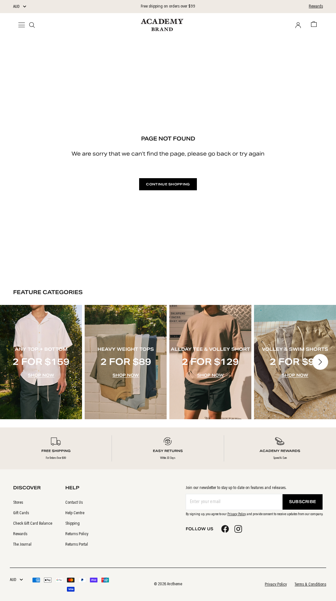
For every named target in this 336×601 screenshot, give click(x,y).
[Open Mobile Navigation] (23, 25)
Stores (18, 502)
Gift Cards (21, 513)
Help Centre (74, 513)
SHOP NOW (41, 375)
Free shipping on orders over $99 (168, 6)
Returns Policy (76, 534)
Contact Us (74, 502)
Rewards (316, 6)
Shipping (72, 523)
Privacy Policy (236, 514)
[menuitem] (32, 503)
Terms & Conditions (310, 584)
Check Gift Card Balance (32, 523)
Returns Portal (76, 544)
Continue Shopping (168, 184)
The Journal (22, 544)
